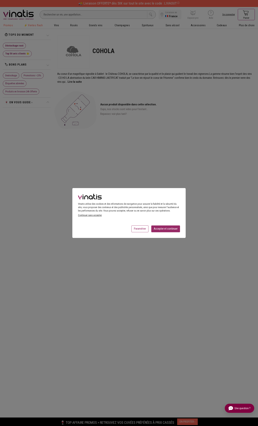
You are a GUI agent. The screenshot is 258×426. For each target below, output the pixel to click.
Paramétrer (140, 228)
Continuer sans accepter (90, 215)
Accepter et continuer (166, 228)
